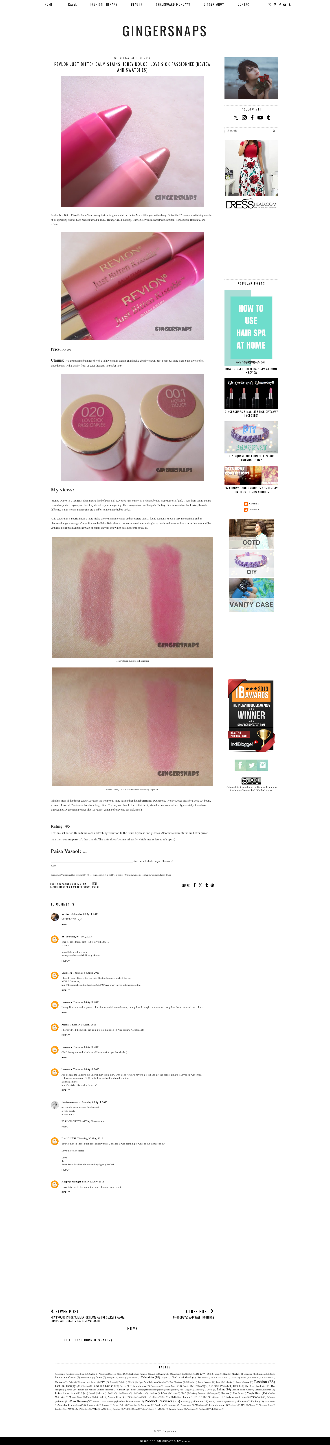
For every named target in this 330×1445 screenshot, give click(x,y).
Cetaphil (164, 1378)
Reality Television (217, 1402)
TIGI (243, 1405)
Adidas (91, 1374)
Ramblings (186, 1402)
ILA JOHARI (69, 1138)
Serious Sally (119, 1405)
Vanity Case (99, 1408)
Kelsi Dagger (185, 1390)
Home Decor (136, 1390)
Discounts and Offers (87, 1382)
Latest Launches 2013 (68, 1393)
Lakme (221, 1389)
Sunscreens (186, 1405)
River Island (269, 1402)
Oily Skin (165, 1397)
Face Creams (204, 1382)
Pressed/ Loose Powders (103, 1402)
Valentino (84, 1409)
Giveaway (200, 1386)
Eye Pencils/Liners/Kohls (152, 1382)
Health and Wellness (87, 1389)
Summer (172, 1405)
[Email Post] (94, 883)
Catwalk (133, 1378)
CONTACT (244, 4)
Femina (85, 1386)
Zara (219, 1409)
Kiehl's (197, 1389)
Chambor (204, 1378)
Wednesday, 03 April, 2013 (84, 914)
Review (231, 1402)
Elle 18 (131, 1382)
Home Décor (150, 1389)
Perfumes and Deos (236, 1397)
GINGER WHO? (214, 4)
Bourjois (111, 1377)
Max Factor (238, 1393)
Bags (190, 1374)
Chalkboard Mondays (183, 1377)
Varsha (65, 914)
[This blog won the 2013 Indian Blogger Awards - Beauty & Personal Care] (251, 752)
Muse (88, 1397)
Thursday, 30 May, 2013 (90, 1138)
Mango (213, 1393)
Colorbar (254, 1377)
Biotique (215, 1374)
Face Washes (242, 1382)
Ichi (162, 1390)
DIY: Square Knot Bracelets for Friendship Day (251, 458)
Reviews (242, 1401)
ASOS (154, 1374)
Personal (255, 1397)
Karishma (254, 503)
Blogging (248, 1374)
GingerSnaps (165, 30)
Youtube (202, 1409)
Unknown (67, 972)
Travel (70, 1408)
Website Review (176, 1409)
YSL (211, 1409)
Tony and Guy (265, 1405)
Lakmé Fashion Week (241, 1389)
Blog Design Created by (165, 1441)
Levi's (110, 1393)
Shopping (132, 1405)
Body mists (86, 1377)
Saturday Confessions (69, 1405)
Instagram (171, 1389)
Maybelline (254, 1393)
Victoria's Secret (147, 1409)
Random (198, 1401)
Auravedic (164, 1374)
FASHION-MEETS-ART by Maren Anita (83, 1121)
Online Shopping (183, 1397)
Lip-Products (138, 1393)
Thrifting (233, 1405)
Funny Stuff (170, 1386)
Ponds (61, 1401)
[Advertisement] (132, 1271)
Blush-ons (261, 1374)
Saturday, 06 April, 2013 (95, 1102)
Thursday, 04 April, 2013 (79, 936)
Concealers (267, 1377)
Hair (235, 1386)
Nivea (147, 1397)
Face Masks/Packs (224, 1382)
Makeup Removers (198, 1393)
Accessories (60, 1374)
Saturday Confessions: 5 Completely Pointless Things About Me (251, 490)
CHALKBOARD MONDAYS (173, 4)
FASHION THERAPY (104, 4)
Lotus (174, 1393)
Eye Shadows (175, 1382)
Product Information (128, 1401)
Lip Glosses (123, 1393)
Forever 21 (124, 1386)
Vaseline (116, 1409)
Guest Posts (219, 1386)
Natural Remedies (117, 1397)
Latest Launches (263, 1389)
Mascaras (225, 1393)
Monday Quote (75, 1397)
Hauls (69, 1389)
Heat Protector (106, 1389)
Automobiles (179, 1374)
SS (63, 936)
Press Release (78, 1401)
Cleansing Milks (238, 1377)
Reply (66, 924)
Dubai (121, 1382)
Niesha (65, 1024)
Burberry (122, 1378)
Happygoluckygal (71, 1181)
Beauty (200, 1373)
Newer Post (88, 1315)
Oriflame (215, 1397)
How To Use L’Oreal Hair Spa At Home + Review (251, 370)
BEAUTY (137, 4)
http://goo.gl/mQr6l (104, 1164)
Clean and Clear (219, 1377)
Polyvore (271, 1397)
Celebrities (147, 1377)
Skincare (145, 1405)
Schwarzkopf (92, 1405)
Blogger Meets (230, 1373)
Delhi (71, 1382)
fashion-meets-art (71, 1102)
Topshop (59, 1409)
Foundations (139, 1386)
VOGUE (161, 1409)
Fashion (260, 1381)
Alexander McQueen (108, 1374)
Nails (98, 1397)
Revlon (95, 887)
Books (99, 1377)
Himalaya (122, 1389)
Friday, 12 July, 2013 (93, 1181)
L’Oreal (208, 1389)
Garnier (186, 1386)
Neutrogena (135, 1397)
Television (200, 1405)
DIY (102, 1382)
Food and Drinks (102, 1386)
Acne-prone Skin (76, 1374)
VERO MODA (130, 1409)
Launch (92, 1393)
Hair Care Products (255, 1386)
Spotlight (159, 1405)
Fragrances (155, 1386)
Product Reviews (80, 887)
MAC (183, 1393)
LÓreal (164, 1393)
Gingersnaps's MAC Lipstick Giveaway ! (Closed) (251, 413)
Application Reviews (137, 1374)
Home (49, 4)
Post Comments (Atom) (93, 1340)
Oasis (155, 1397)
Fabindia (190, 1382)
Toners (252, 1405)
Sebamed (105, 1405)
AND (122, 1374)
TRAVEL (71, 4)
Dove (112, 1382)
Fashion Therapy (65, 1386)
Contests (59, 1382)
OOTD (201, 1397)
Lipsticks (64, 887)
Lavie (101, 1393)
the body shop (216, 1405)
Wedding (191, 1409)
